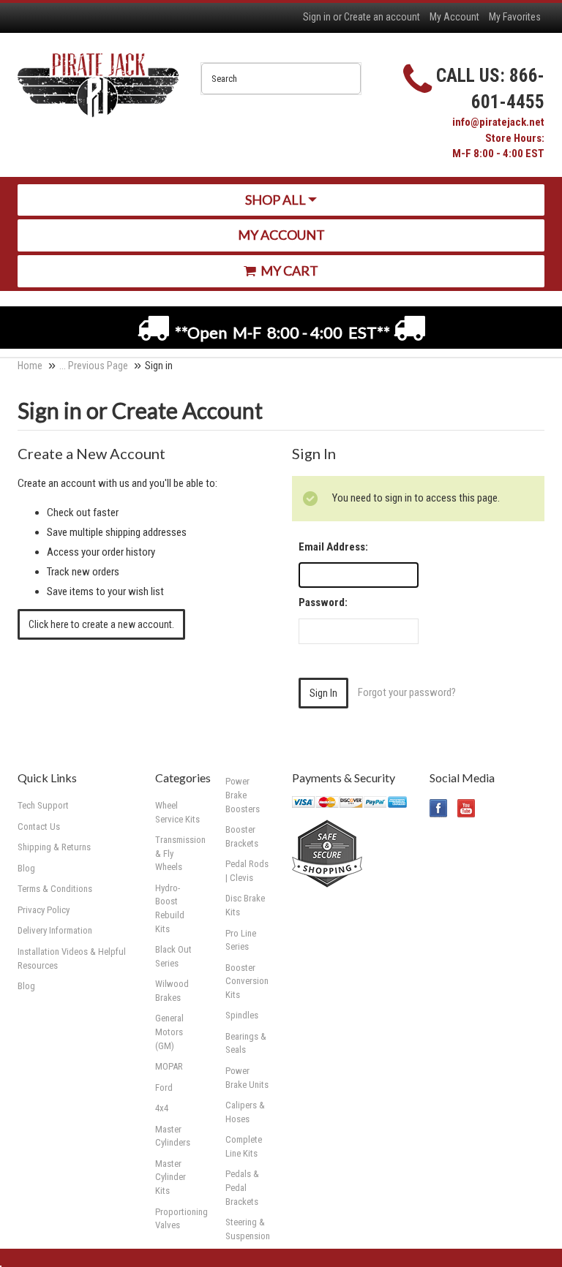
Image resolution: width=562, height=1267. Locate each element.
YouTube (466, 808)
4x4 (161, 1108)
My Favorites (515, 17)
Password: (323, 602)
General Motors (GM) (169, 1032)
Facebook (439, 808)
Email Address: (333, 546)
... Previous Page (93, 365)
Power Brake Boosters (242, 795)
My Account (454, 17)
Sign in (317, 17)
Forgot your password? (407, 692)
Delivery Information (55, 930)
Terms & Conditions (55, 888)
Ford (164, 1087)
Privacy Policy (44, 909)
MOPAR (169, 1066)
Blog (26, 985)
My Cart (288, 270)
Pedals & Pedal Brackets (242, 1187)
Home (30, 365)
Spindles (241, 1015)
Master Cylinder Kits (170, 1177)
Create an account (382, 17)
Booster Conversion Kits (247, 981)
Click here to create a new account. (101, 624)
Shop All (276, 200)
